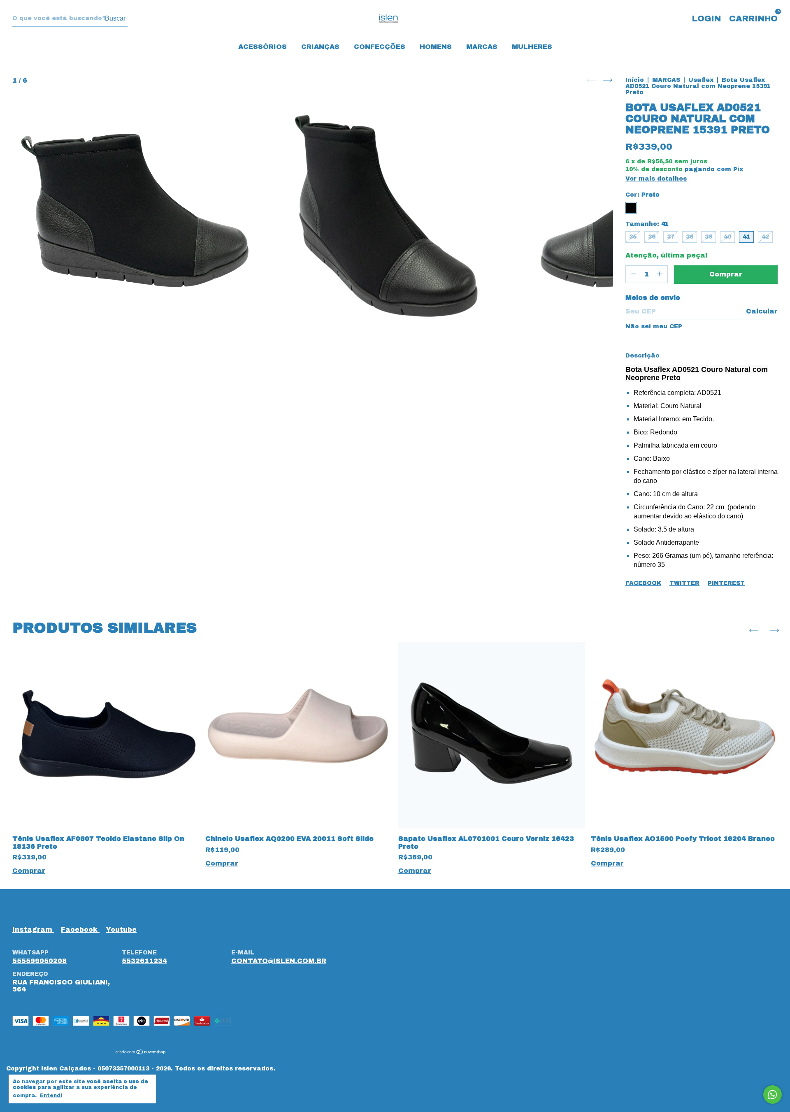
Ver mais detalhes (656, 179)
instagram (33, 929)
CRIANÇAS (320, 46)
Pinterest (726, 583)
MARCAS (481, 46)
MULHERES (532, 46)
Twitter (684, 583)
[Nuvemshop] (141, 1052)
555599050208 (39, 960)
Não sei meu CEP (653, 326)
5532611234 (144, 960)
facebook (80, 929)
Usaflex (700, 80)
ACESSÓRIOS (262, 46)
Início (634, 80)
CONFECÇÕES (379, 46)
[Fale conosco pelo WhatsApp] (772, 1094)
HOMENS (436, 46)
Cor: (642, 195)
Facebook (643, 583)
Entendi (51, 1095)
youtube (121, 929)
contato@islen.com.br (278, 960)
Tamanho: (647, 224)
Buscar (115, 18)
